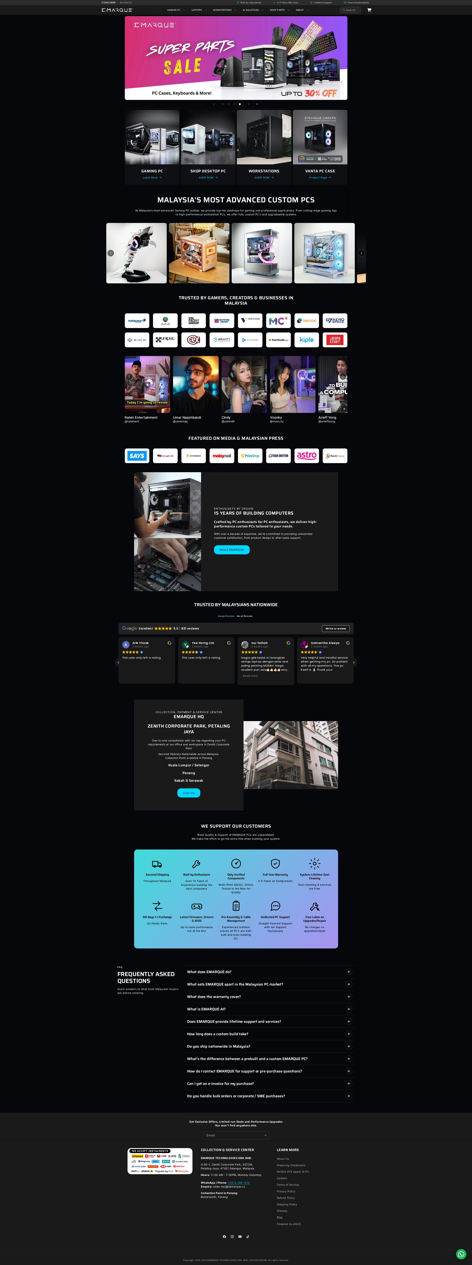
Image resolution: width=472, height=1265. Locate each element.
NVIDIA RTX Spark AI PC (293, 1171)
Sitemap (282, 1210)
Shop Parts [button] (277, 10)
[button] (353, 662)
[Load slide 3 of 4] (234, 104)
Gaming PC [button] (173, 10)
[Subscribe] (265, 1135)
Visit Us (189, 793)
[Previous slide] (214, 104)
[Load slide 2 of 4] (228, 104)
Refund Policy (286, 1197)
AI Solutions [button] (251, 10)
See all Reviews (244, 616)
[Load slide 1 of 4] (223, 104)
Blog (280, 1217)
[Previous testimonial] (129, 376)
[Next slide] (249, 104)
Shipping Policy (287, 1204)
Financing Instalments (291, 1165)
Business (126, 2)
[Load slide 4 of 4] (240, 104)
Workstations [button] (222, 10)
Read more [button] (250, 676)
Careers (282, 1178)
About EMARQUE (232, 549)
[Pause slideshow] (258, 104)
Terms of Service (288, 1184)
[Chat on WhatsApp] (461, 1254)
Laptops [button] (197, 10)
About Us (283, 1158)
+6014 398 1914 (239, 1182)
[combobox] (350, 10)
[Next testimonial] (343, 376)
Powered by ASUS (289, 1224)
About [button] (300, 10)
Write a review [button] (335, 628)
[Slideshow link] (236, 58)
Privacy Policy (286, 1191)
